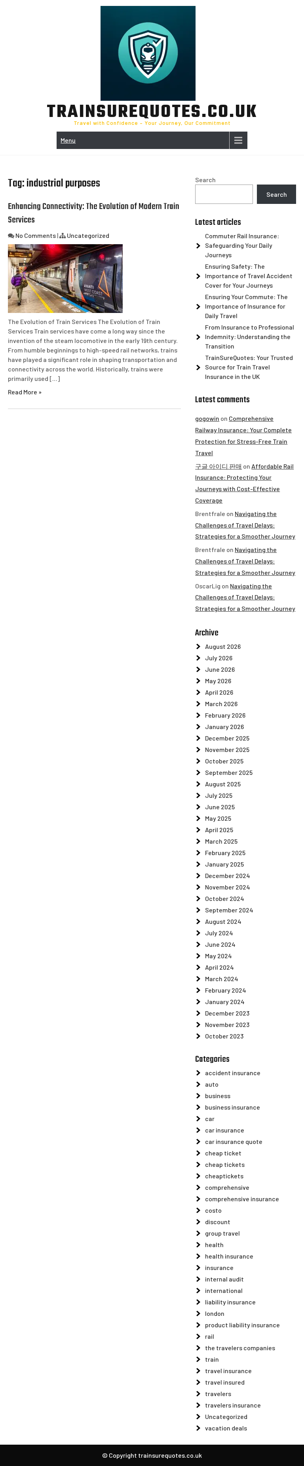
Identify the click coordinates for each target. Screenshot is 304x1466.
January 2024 (225, 1001)
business (217, 1095)
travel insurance (228, 1370)
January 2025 (224, 864)
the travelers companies (240, 1347)
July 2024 (219, 933)
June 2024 (220, 944)
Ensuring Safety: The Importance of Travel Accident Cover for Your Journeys (249, 275)
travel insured (225, 1382)
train (212, 1359)
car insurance (224, 1130)
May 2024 (218, 955)
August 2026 (223, 646)
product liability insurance (242, 1324)
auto (211, 1084)
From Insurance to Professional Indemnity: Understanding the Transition (249, 336)
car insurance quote (233, 1141)
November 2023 (227, 1024)
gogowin (207, 418)
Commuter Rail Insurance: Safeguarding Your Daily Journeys (242, 245)
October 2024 (224, 898)
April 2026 (219, 692)
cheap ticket (223, 1153)
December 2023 (227, 1013)
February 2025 (225, 852)
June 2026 (220, 669)
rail (209, 1336)
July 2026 (218, 657)
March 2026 (221, 703)
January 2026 (224, 726)
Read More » (25, 392)
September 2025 (229, 772)
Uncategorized (88, 235)
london (214, 1313)
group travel (222, 1233)
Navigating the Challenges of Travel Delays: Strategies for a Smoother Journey (245, 525)
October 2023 (224, 1036)
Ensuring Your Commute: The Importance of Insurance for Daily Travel (246, 306)
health (214, 1244)
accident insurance (232, 1072)
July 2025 (218, 795)
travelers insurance (233, 1405)
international (224, 1290)
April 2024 (219, 967)
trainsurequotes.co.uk (152, 112)
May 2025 (218, 818)
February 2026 (225, 715)
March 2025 (221, 841)
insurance (219, 1267)
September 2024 (229, 910)
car (210, 1118)
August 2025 (223, 784)
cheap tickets (225, 1164)
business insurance (232, 1107)
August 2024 (223, 921)
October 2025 (224, 761)
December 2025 (227, 738)
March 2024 (221, 978)
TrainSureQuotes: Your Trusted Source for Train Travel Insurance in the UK (249, 367)
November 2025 (227, 749)
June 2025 (220, 806)
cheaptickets (224, 1176)
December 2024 (227, 875)
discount (217, 1221)
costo (213, 1210)
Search (205, 179)
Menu (68, 140)
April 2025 (219, 829)
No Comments (35, 235)
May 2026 (218, 680)
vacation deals (226, 1428)
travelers (218, 1393)
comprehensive (227, 1187)
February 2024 (225, 990)
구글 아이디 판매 (218, 466)
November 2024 (227, 887)
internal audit (224, 1279)
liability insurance (230, 1302)
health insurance (229, 1256)
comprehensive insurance (242, 1198)
